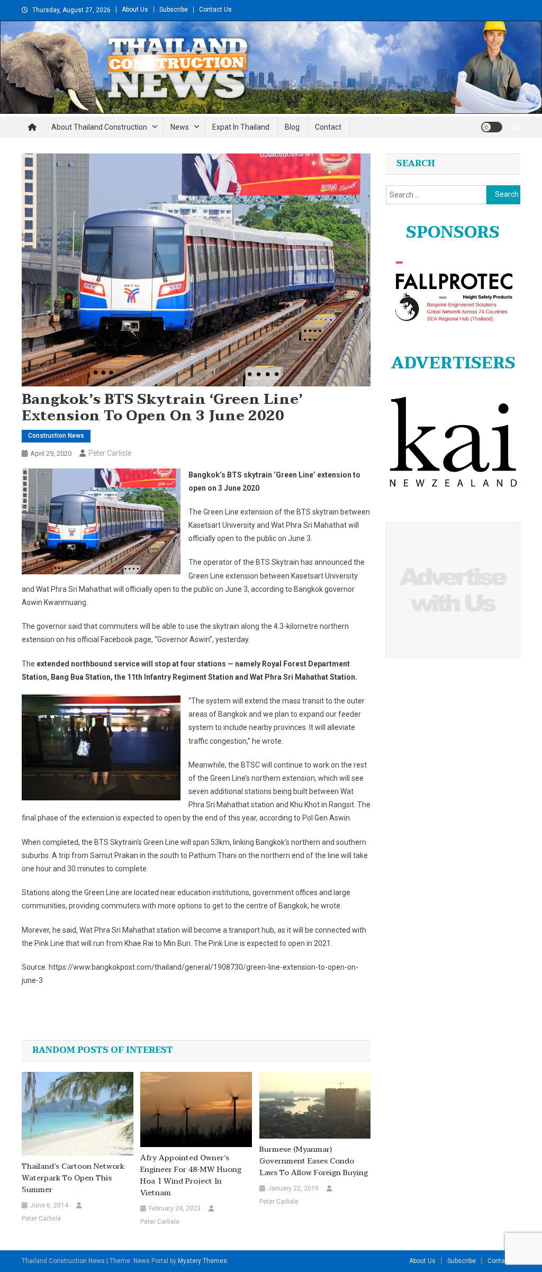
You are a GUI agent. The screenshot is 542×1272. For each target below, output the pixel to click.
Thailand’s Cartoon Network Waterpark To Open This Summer (73, 1178)
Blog (292, 127)
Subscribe (173, 9)
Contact (328, 127)
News (179, 127)
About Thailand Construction (99, 127)
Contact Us (215, 9)
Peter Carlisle (109, 453)
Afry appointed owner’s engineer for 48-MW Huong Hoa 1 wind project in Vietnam (190, 1175)
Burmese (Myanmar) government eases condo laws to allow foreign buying (313, 1161)
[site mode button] (491, 127)
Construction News (56, 435)
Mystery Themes (202, 1261)
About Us (135, 9)
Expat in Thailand (240, 127)
